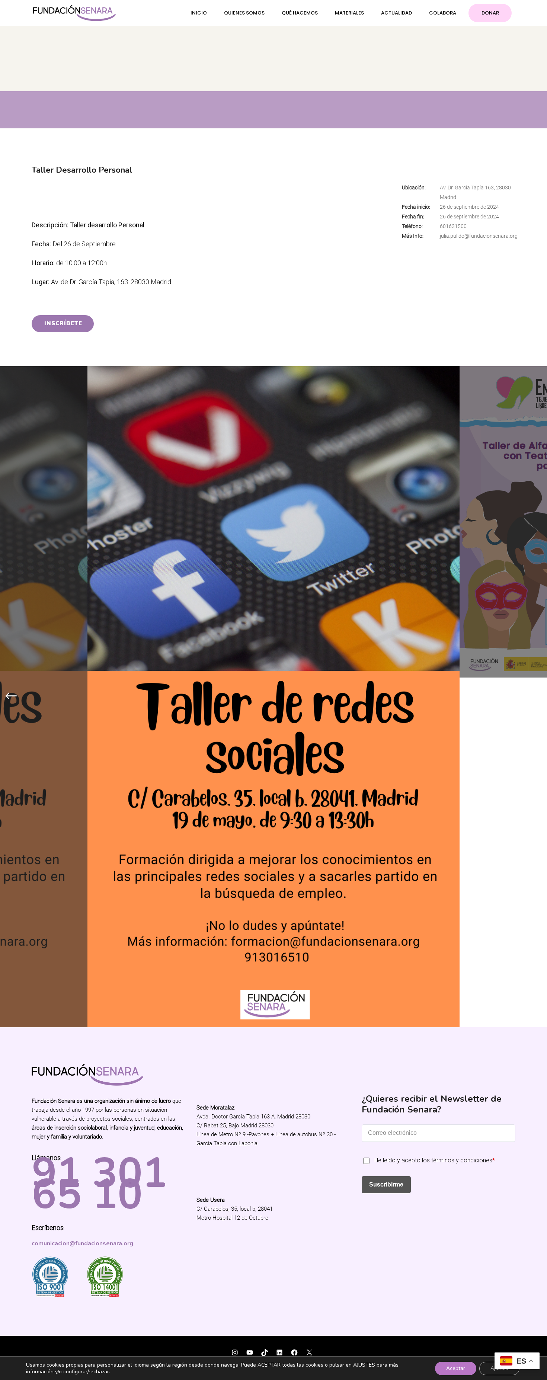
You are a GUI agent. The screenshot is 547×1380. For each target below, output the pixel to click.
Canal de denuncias (312, 1018)
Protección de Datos (263, 1018)
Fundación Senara (57, 998)
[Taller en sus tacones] (273, 522)
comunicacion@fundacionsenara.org (82, 893)
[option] (273, 522)
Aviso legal (224, 1018)
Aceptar (455, 1368)
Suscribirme (386, 834)
